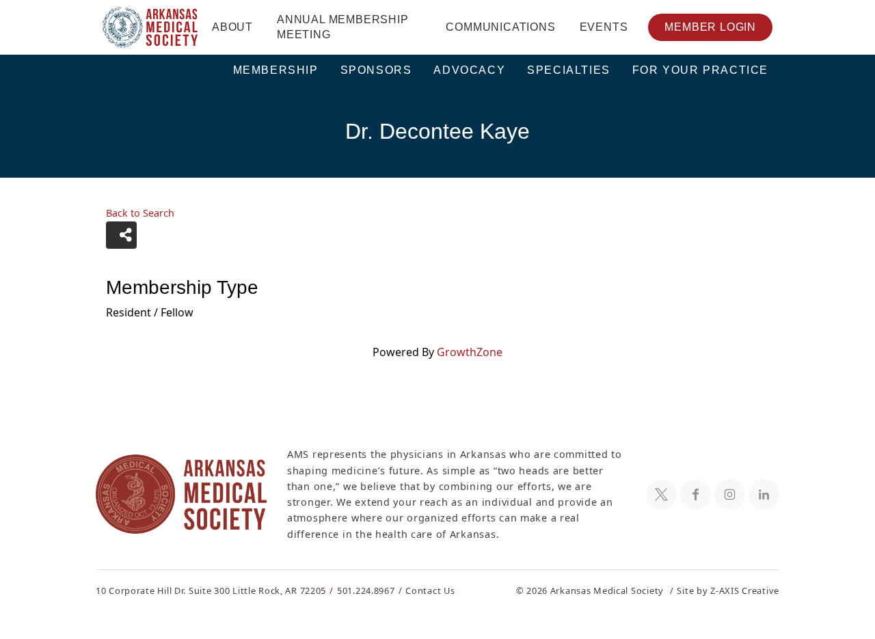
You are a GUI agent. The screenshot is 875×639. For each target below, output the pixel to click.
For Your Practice (700, 70)
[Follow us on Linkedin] (764, 494)
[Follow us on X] (661, 494)
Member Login (710, 27)
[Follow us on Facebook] (695, 494)
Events (604, 27)
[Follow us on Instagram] (729, 494)
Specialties (568, 70)
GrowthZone (469, 351)
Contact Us (430, 590)
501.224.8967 (366, 590)
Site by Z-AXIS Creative (728, 590)
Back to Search (140, 212)
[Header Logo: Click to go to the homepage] (150, 27)
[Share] (121, 235)
